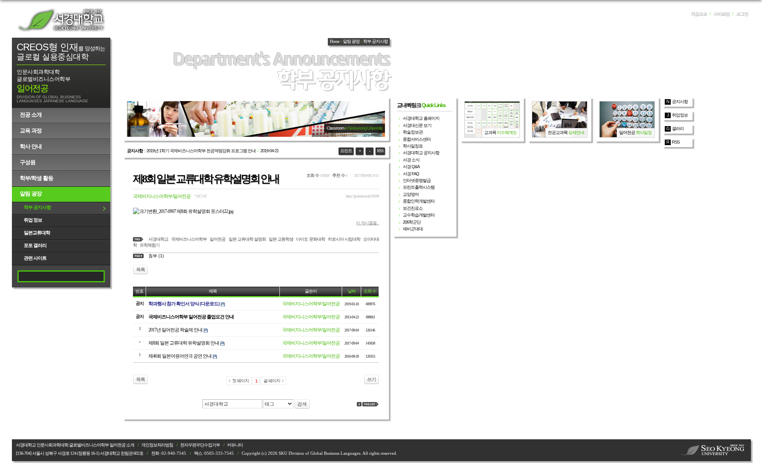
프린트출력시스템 (419, 187)
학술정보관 (413, 132)
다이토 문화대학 (310, 239)
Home (334, 41)
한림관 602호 (132, 453)
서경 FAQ (411, 173)
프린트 (346, 151)
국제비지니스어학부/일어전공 (161, 196)
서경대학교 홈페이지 (421, 118)
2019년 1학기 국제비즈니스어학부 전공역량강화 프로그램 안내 (201, 150)
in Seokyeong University (364, 128)
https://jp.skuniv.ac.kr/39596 (362, 196)
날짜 (352, 291)
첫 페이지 (240, 380)
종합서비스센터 (417, 139)
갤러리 (678, 128)
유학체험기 (150, 245)
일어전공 (217, 239)
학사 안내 (31, 146)
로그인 (742, 13)
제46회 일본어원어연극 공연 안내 (180, 356)
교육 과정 (31, 130)
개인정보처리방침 (157, 445)
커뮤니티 (235, 445)
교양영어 (411, 194)
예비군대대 (413, 228)
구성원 (27, 162)
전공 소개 (31, 114)
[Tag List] (370, 404)
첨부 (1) (156, 255)
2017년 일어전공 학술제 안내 (175, 330)
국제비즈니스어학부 (189, 239)
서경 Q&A (411, 166)
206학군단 (412, 222)
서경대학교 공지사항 (421, 152)
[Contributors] (359, 404)
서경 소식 (411, 159)
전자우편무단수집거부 (200, 445)
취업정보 (680, 115)
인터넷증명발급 (417, 180)
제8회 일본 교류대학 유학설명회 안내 (206, 179)
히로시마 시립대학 (344, 239)
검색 (302, 404)
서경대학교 (61, 20)
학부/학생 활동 (36, 178)
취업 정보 (33, 220)
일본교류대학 (37, 233)
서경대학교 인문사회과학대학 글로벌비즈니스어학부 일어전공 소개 (75, 445)
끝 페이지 (272, 380)
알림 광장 (31, 193)
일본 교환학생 (281, 239)
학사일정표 (413, 146)
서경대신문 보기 (417, 125)
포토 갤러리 (35, 245)
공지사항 (680, 101)
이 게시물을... (367, 222)
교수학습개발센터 (419, 215)
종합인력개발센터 (419, 201)
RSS (380, 151)
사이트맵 (721, 13)
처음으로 (698, 13)
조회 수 (370, 291)
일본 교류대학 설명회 (247, 239)
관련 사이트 (35, 258)
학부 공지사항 (37, 207)
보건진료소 (413, 208)
